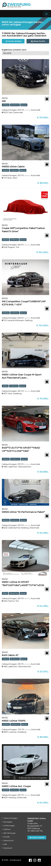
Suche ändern (15, 41)
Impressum (7, 848)
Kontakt (6, 837)
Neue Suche (39, 41)
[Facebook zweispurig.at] (30, 860)
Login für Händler (38, 837)
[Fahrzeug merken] (47, 99)
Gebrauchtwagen (10, 818)
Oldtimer (7, 829)
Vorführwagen (9, 826)
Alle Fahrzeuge (9, 833)
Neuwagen (7, 822)
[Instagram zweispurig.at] (34, 860)
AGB (5, 844)
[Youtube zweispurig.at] (39, 860)
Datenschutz (8, 840)
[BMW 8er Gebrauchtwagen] (25, 77)
